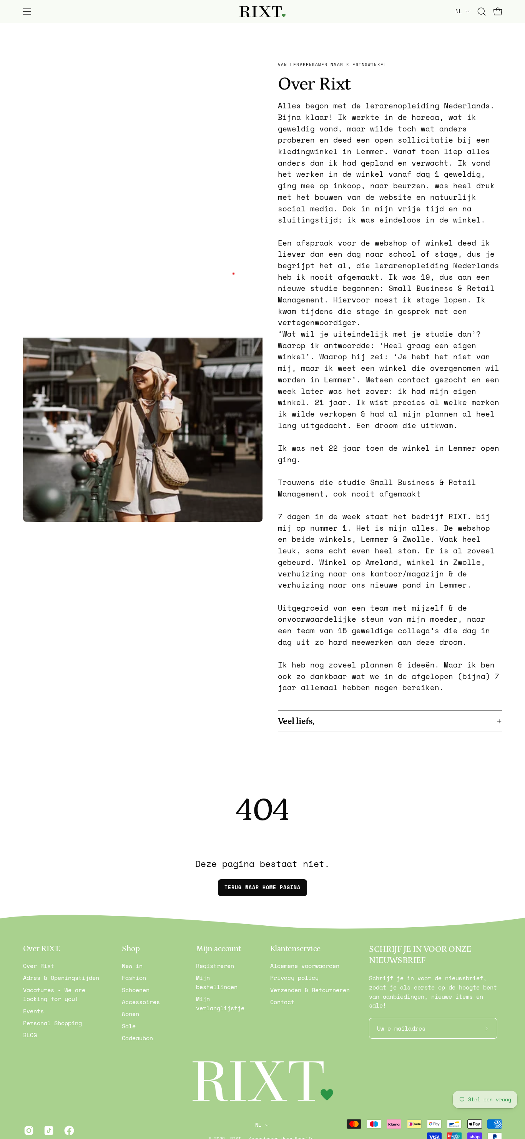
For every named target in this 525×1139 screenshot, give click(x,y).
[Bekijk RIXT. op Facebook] (68, 1130)
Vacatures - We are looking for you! (54, 994)
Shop (131, 948)
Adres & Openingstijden (61, 978)
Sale (129, 1026)
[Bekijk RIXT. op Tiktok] (48, 1130)
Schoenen (136, 990)
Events (33, 1011)
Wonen (130, 1014)
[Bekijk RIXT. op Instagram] (28, 1130)
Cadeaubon (137, 1038)
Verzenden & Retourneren (310, 990)
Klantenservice (295, 948)
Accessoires (141, 1002)
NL (458, 11)
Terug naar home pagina (262, 887)
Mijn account (218, 948)
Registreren (215, 965)
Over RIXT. (41, 948)
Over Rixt (38, 965)
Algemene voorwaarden (304, 965)
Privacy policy (294, 978)
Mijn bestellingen (217, 982)
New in (132, 965)
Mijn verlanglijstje (220, 1004)
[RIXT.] (262, 11)
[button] (481, 11)
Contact (282, 1002)
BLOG (30, 1035)
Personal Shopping (52, 1023)
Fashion (134, 978)
